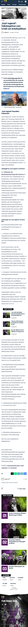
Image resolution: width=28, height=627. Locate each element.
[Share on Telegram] (18, 473)
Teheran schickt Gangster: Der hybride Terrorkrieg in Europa (17, 322)
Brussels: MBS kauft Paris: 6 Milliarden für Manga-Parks (17, 330)
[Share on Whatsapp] (15, 473)
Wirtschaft (12, 577)
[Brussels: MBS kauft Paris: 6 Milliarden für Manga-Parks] (6, 332)
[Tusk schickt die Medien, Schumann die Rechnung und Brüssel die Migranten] (6, 315)
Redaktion (7, 32)
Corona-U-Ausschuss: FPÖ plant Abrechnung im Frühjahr (17, 514)
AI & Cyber (5, 583)
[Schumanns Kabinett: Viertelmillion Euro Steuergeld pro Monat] (14, 530)
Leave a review (22, 488)
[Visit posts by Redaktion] (2, 479)
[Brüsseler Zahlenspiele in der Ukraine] (14, 557)
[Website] (24, 479)
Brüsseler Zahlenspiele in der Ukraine (16, 567)
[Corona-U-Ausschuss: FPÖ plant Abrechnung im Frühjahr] (14, 504)
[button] (2, 1)
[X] (26, 479)
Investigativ (20, 577)
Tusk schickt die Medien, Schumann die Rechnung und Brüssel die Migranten (17, 314)
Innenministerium (13, 465)
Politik (3, 20)
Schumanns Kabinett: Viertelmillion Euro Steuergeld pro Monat (17, 541)
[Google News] (5, 604)
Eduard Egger (11, 78)
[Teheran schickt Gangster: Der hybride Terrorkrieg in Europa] (6, 324)
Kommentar (13, 583)
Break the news (7, 496)
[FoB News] (5, 1)
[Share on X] (12, 473)
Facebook (13, 468)
